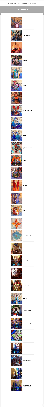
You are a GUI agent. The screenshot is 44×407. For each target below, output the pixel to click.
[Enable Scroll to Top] (43, 406)
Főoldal (8, 3)
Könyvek (15, 3)
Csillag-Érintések (34, 3)
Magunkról (11, 3)
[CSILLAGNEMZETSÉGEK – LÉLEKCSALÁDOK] (22, 2)
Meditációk (29, 3)
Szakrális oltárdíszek (24, 3)
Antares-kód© (18, 3)
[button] (20, 3)
